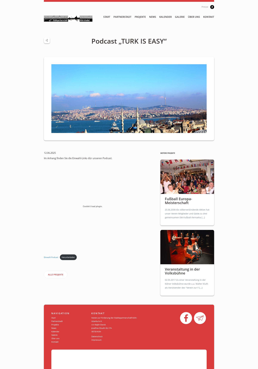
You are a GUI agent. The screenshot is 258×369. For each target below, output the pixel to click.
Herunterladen (68, 257)
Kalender (165, 17)
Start (106, 17)
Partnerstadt (122, 17)
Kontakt (208, 17)
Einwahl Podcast (51, 257)
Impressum (96, 340)
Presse (205, 6)
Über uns (194, 17)
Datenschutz (97, 336)
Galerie (180, 17)
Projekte (140, 17)
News (152, 17)
